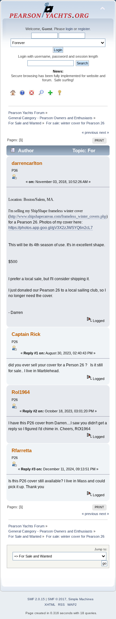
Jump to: (100, 549)
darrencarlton (27, 163)
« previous (90, 132)
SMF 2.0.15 (36, 599)
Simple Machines (80, 599)
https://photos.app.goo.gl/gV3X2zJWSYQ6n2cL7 (50, 227)
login (69, 29)
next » (104, 132)
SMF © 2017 (57, 599)
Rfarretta (22, 450)
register (84, 29)
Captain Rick (26, 334)
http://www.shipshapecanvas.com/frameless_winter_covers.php (58, 216)
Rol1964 (21, 392)
